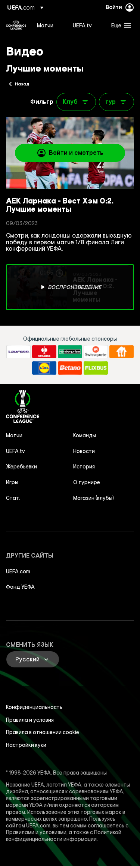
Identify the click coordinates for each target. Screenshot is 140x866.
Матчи (14, 435)
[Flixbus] (96, 368)
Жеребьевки (21, 467)
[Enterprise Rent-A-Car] (70, 352)
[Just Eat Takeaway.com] (121, 352)
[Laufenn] (18, 352)
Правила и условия (30, 720)
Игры (12, 482)
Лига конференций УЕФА (16, 25)
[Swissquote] (96, 352)
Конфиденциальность (34, 707)
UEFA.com (18, 571)
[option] (70, 287)
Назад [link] (22, 83)
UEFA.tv (15, 451)
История (84, 467)
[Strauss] (44, 352)
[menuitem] (48, 25)
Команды (84, 435)
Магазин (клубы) (93, 498)
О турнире (86, 482)
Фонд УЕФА (20, 587)
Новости (84, 451)
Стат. (13, 498)
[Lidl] (44, 368)
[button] (119, 25)
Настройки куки (26, 745)
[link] (45, 25)
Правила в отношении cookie (42, 732)
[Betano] (70, 368)
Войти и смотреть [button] (76, 152)
